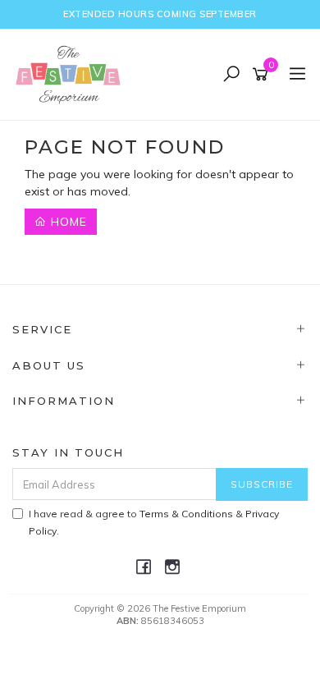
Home (67, 221)
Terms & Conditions (186, 513)
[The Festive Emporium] (72, 74)
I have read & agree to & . (154, 522)
